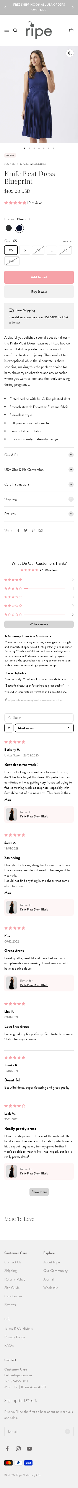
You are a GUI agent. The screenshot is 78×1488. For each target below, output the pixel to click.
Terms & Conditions (18, 1328)
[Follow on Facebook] (7, 1449)
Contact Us (12, 1262)
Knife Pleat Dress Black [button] (34, 816)
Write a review (39, 624)
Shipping (10, 1270)
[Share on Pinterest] (33, 530)
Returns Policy (14, 1279)
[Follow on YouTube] (29, 1449)
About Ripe (51, 1262)
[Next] (73, 7)
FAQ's (9, 1345)
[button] (15, 203)
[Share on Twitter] (25, 530)
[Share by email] (40, 530)
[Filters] (8, 728)
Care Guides (13, 1296)
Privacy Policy (14, 1337)
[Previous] (5, 7)
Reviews (10, 1304)
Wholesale (50, 1287)
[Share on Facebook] (18, 530)
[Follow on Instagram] (18, 1449)
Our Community (55, 1270)
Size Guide (12, 1287)
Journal (48, 1279)
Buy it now (39, 291)
